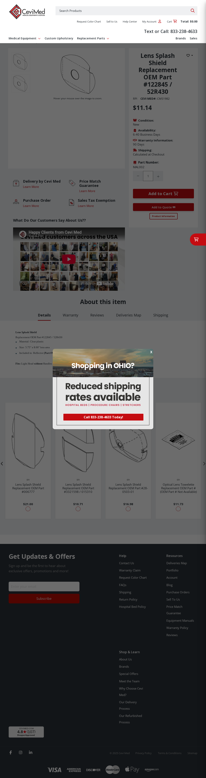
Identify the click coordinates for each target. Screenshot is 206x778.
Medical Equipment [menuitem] (22, 38)
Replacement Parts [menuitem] (91, 38)
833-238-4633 (183, 31)
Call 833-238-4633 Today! (103, 417)
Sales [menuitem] (193, 38)
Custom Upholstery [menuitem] (59, 38)
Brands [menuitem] (181, 38)
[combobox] (126, 10)
